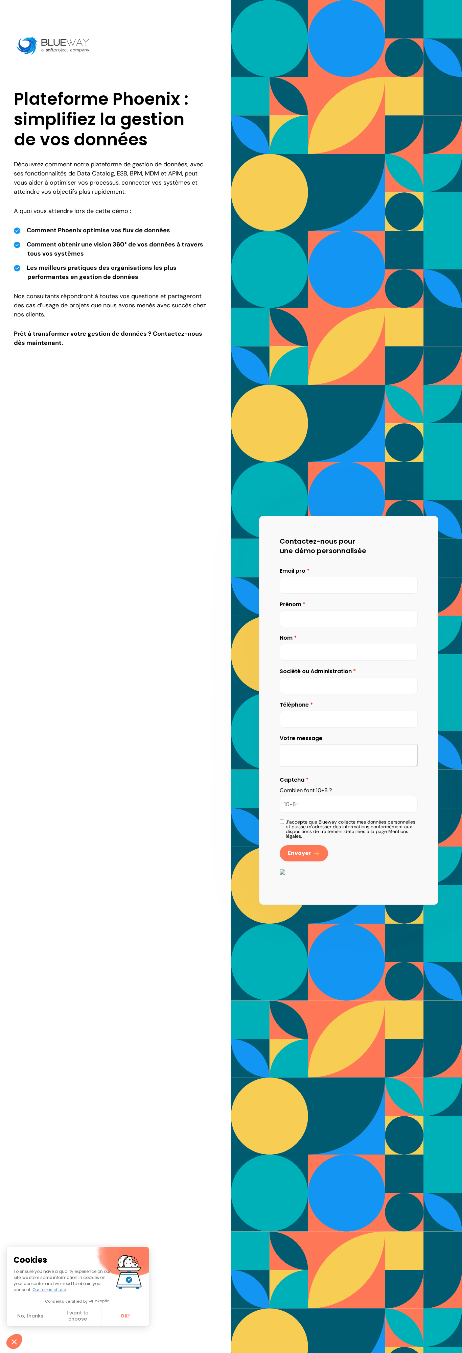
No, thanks (30, 1315)
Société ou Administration (316, 671)
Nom (286, 638)
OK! (125, 1315)
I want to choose (78, 1315)
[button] (14, 1341)
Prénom (290, 604)
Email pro (292, 571)
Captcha (292, 780)
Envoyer (299, 853)
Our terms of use (49, 1289)
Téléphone (294, 705)
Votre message (301, 738)
